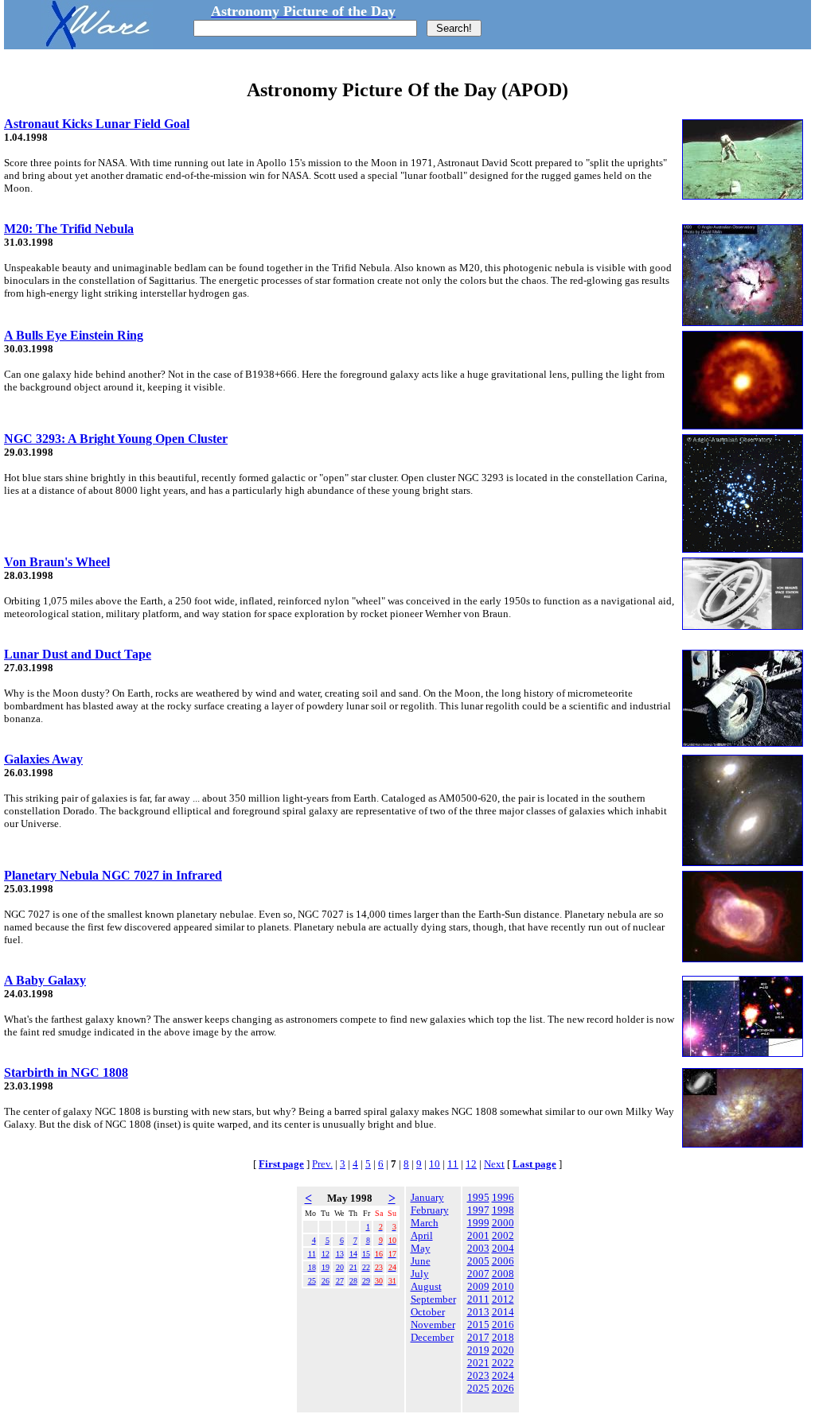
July (420, 1274)
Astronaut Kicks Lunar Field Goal (96, 123)
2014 (503, 1312)
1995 (478, 1197)
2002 (503, 1235)
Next (494, 1164)
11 (452, 1164)
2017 (478, 1337)
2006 (503, 1261)
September (433, 1299)
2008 (503, 1274)
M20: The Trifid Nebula (69, 228)
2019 (478, 1350)
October (428, 1312)
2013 (478, 1312)
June (421, 1261)
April (422, 1235)
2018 (503, 1337)
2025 (478, 1388)
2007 (478, 1274)
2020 (503, 1350)
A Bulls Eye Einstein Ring (73, 335)
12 (471, 1164)
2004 (503, 1248)
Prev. (322, 1164)
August (426, 1286)
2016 (503, 1324)
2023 (478, 1375)
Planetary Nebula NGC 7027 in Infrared (113, 875)
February (430, 1210)
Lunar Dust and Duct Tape (77, 654)
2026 (503, 1388)
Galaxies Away (43, 759)
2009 (478, 1286)
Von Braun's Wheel (57, 562)
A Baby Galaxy (45, 980)
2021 (478, 1363)
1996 (503, 1197)
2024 (503, 1375)
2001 (478, 1235)
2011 (478, 1299)
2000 (503, 1223)
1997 (478, 1210)
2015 (478, 1324)
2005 (478, 1261)
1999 (478, 1223)
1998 (503, 1210)
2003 (478, 1248)
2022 (503, 1363)
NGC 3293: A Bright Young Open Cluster (116, 438)
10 (434, 1164)
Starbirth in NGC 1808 (66, 1072)
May (421, 1248)
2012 (503, 1299)
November (433, 1324)
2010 (503, 1286)
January (427, 1197)
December (432, 1337)
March (425, 1223)
